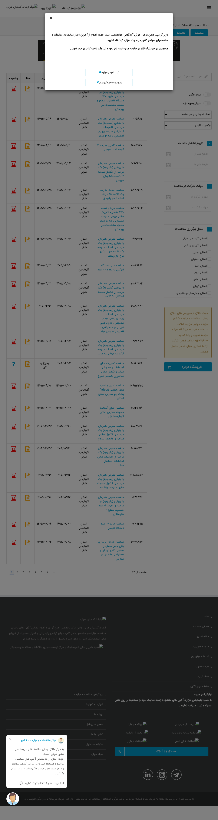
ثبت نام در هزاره (110, 72)
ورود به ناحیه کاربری (110, 82)
